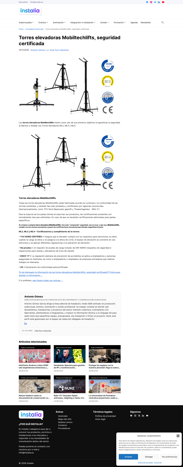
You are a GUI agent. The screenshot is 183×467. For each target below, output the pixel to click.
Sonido (103, 22)
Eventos (42, 22)
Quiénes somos (65, 422)
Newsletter (23, 2)
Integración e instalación (81, 22)
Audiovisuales (25, 22)
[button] (178, 436)
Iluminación (58, 22)
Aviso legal (158, 462)
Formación (119, 22)
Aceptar (128, 457)
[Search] (162, 22)
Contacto (62, 425)
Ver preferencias (169, 457)
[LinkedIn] (25, 323)
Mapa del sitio (64, 419)
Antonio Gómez (37, 50)
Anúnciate (62, 416)
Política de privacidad (145, 462)
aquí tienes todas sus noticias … (47, 280)
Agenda (134, 22)
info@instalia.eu (36, 2)
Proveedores (64, 428)
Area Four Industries (59, 50)
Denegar (149, 457)
